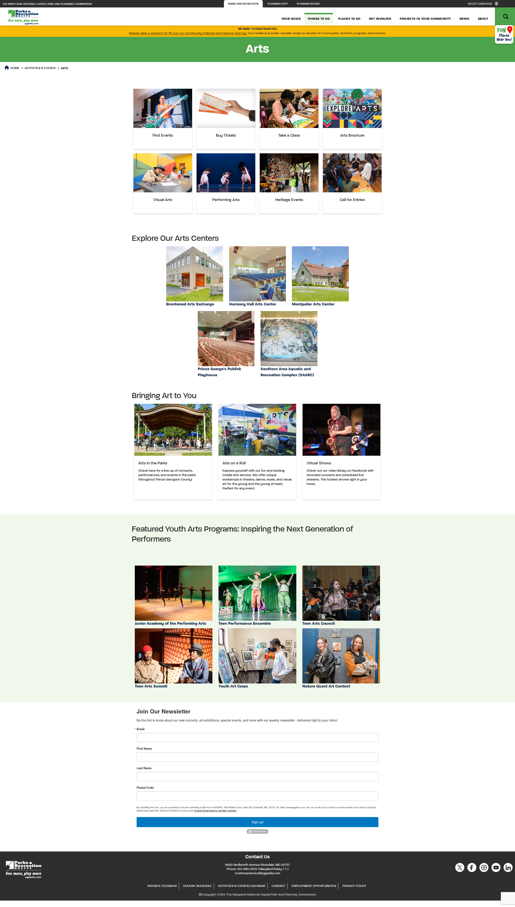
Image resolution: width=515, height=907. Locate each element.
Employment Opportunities (313, 886)
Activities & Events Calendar (241, 886)
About (483, 19)
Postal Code (145, 787)
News (464, 19)
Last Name (144, 768)
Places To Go (349, 19)
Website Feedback (162, 886)
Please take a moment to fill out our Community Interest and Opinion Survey (188, 33)
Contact (278, 886)
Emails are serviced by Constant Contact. (215, 811)
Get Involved (380, 19)
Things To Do (319, 19)
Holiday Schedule (197, 886)
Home (15, 68)
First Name (144, 748)
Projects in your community (425, 19)
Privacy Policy (354, 886)
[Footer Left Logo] (23, 869)
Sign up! (258, 822)
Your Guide (291, 19)
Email (140, 729)
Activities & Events (40, 68)
